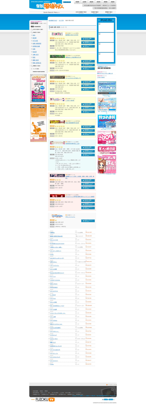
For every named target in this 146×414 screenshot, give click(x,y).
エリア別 (61, 20)
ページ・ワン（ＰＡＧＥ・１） (57, 313)
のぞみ (51, 254)
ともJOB (62, 392)
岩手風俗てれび (62, 394)
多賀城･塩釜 (36, 46)
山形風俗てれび (45, 394)
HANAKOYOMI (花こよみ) (72, 143)
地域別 (41, 391)
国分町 (35, 38)
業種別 (46, 391)
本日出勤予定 (36, 392)
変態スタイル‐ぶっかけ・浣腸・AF (105, 73)
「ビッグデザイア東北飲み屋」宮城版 (107, 173)
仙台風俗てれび (53, 20)
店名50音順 (35, 391)
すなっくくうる (54, 239)
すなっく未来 (53, 302)
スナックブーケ (54, 291)
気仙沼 (35, 52)
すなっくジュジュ (70, 216)
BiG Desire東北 (55, 392)
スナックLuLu (53, 320)
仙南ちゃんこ (53, 261)
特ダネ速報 (68, 392)
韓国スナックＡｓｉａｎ (56, 324)
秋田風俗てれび (79, 394)
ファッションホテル (76, 392)
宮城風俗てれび (36, 394)
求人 (49, 392)
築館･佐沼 (36, 60)
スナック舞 (53, 316)
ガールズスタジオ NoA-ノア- (73, 78)
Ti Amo (52, 364)
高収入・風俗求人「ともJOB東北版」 (107, 144)
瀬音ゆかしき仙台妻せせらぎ (73, 57)
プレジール (53, 298)
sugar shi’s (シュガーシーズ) (57, 258)
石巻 (34, 49)
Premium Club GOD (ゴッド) (57, 272)
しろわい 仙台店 (70, 100)
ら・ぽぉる (53, 294)
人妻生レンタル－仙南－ (56, 247)
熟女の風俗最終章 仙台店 (72, 122)
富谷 (34, 57)
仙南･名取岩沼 (37, 43)
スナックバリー (54, 360)
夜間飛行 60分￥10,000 (72, 35)
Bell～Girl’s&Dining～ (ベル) (57, 305)
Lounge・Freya (53, 338)
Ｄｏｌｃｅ (53, 276)
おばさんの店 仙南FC (55, 327)
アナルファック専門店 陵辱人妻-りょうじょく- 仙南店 (80, 196)
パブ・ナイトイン (54, 265)
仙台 (34, 35)
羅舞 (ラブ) (53, 342)
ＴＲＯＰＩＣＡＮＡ (55, 280)
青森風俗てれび (71, 394)
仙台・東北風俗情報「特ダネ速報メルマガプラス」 (107, 129)
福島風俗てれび (53, 394)
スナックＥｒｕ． (54, 331)
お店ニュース (44, 392)
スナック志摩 (53, 309)
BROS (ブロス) (53, 283)
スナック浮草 (53, 269)
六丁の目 (35, 40)
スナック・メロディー (55, 250)
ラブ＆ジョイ (53, 335)
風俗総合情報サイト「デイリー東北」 (106, 95)
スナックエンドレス (55, 357)
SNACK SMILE (54, 287)
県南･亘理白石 (37, 63)
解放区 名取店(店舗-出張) (56, 236)
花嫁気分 (52, 232)
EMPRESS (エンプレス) (56, 346)
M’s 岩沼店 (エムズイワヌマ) (57, 243)
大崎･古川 (36, 54)
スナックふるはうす (55, 349)
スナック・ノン (54, 353)
